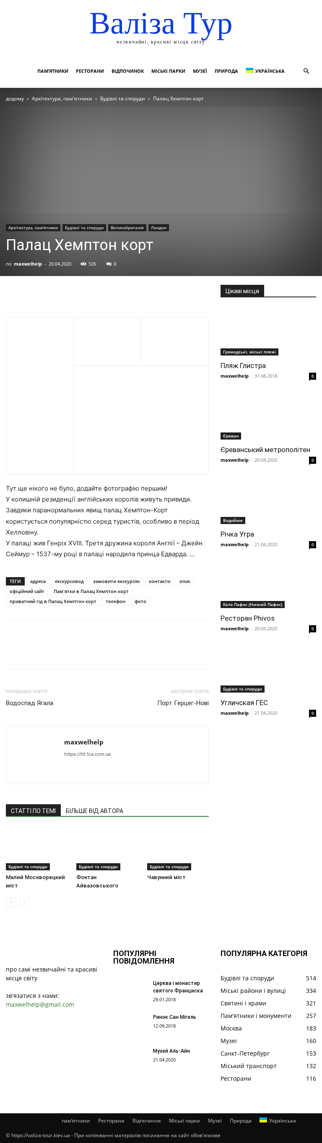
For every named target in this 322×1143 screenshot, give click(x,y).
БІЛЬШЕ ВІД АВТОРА (94, 811)
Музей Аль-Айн (171, 1051)
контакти (159, 581)
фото (140, 601)
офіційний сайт (27, 591)
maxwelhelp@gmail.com (40, 1004)
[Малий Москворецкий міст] (37, 849)
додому (15, 98)
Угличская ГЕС (244, 702)
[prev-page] (11, 902)
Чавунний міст (166, 877)
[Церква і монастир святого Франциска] (130, 991)
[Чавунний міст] (178, 849)
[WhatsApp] (72, 293)
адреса (38, 581)
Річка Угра (237, 534)
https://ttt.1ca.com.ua (87, 754)
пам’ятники (52, 71)
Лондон (158, 227)
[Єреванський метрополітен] (268, 416)
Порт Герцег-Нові (183, 703)
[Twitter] (33, 293)
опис (184, 581)
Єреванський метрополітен (265, 449)
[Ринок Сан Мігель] (130, 1025)
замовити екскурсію (116, 581)
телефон (115, 601)
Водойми (233, 520)
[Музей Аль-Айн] (130, 1059)
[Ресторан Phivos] (268, 585)
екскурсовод (69, 581)
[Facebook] (14, 293)
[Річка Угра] (268, 500)
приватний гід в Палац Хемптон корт (53, 601)
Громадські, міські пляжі (249, 352)
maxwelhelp (28, 264)
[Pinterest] (52, 293)
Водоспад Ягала (29, 703)
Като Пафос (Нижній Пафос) (252, 604)
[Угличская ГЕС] (268, 669)
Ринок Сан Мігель (174, 1017)
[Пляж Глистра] (268, 331)
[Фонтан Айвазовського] (107, 849)
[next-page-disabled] (24, 902)
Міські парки (168, 71)
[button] (306, 71)
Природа (226, 71)
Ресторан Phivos (248, 618)
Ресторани (90, 71)
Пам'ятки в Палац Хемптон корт (91, 591)
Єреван (231, 436)
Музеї (200, 71)
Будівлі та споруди (122, 98)
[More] (92, 293)
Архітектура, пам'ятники (62, 98)
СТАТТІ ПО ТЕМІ (33, 811)
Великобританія (127, 227)
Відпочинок (128, 71)
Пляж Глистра (243, 365)
